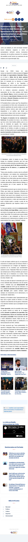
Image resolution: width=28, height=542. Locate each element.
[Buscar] (19, 19)
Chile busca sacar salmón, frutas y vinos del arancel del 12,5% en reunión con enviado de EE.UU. (17, 455)
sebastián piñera (8, 411)
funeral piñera (10, 409)
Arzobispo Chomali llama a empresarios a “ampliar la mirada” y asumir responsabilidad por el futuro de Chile (17, 487)
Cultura (7, 511)
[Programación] (16, 19)
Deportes (8, 513)
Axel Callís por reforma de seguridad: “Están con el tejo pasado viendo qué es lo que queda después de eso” (17, 476)
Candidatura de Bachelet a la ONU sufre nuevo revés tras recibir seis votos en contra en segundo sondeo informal (17, 466)
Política (8, 509)
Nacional (14, 65)
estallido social (13, 407)
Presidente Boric (19, 409)
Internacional (9, 516)
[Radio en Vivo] (13, 19)
